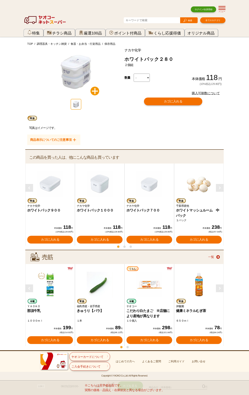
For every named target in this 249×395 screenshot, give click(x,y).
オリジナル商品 (201, 33)
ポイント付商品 (127, 33)
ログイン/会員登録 (203, 9)
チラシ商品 (62, 33)
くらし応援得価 (167, 33)
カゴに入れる (173, 101)
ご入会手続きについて (86, 366)
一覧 (211, 257)
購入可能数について (206, 93)
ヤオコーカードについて (87, 356)
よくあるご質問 (151, 361)
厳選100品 (93, 33)
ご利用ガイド (176, 361)
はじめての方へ (125, 361)
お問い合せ (198, 361)
